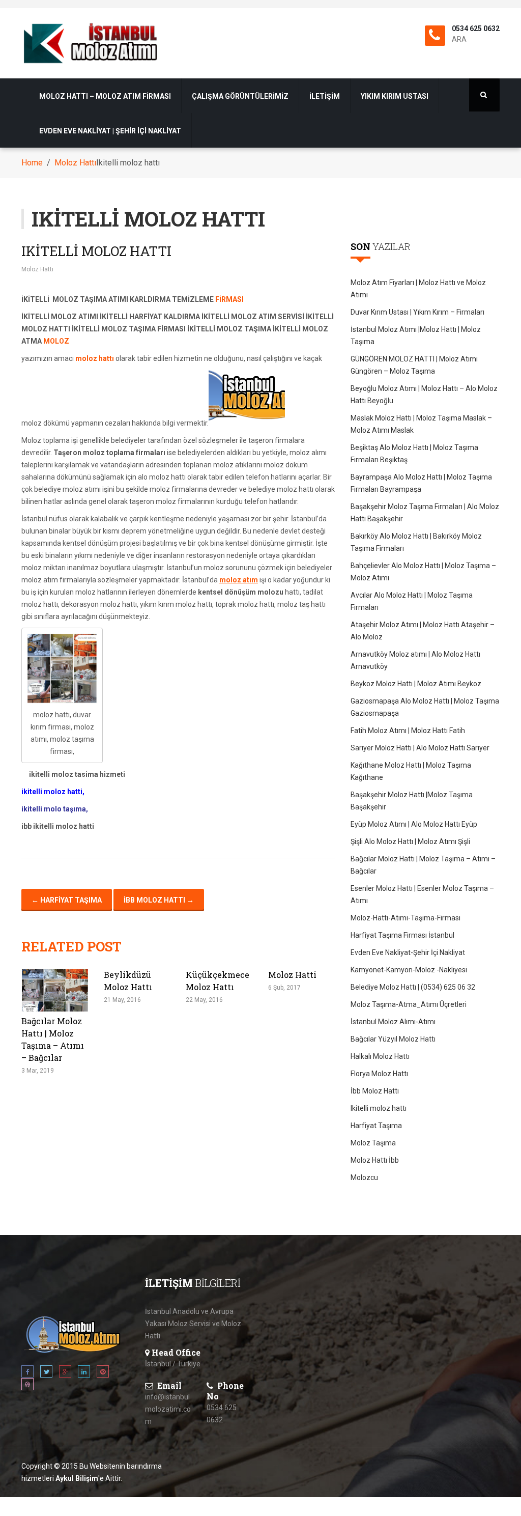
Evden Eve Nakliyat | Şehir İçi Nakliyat (110, 131)
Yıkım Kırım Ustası (394, 96)
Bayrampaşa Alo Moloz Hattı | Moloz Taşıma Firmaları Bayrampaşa (421, 483)
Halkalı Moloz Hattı (380, 1056)
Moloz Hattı (75, 162)
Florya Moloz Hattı (379, 1074)
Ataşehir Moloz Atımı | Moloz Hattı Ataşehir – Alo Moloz (423, 631)
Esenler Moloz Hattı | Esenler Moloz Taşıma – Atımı (422, 894)
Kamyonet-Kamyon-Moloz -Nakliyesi (409, 970)
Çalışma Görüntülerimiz (240, 96)
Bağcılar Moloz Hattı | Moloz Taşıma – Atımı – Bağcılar (423, 865)
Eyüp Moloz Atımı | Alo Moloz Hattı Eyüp (414, 824)
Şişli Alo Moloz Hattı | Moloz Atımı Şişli (410, 841)
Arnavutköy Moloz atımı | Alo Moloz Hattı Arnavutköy (415, 660)
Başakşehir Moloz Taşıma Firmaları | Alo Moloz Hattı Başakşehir (425, 512)
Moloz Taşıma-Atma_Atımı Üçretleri (409, 1004)
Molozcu (364, 1177)
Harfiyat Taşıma (67, 900)
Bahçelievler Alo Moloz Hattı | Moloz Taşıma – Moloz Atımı (423, 572)
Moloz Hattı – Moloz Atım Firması (105, 96)
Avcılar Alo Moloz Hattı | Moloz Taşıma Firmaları (412, 601)
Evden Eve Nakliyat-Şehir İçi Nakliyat (408, 952)
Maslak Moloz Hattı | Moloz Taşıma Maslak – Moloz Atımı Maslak (421, 424)
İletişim (324, 96)
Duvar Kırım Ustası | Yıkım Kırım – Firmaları (417, 312)
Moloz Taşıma (373, 1143)
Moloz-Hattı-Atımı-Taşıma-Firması (405, 918)
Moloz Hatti (292, 974)
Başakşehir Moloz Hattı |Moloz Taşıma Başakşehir (412, 801)
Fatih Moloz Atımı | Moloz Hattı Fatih (408, 730)
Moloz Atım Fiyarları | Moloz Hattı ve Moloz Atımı (418, 288)
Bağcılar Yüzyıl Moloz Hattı (393, 1039)
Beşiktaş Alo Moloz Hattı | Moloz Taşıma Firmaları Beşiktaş (414, 453)
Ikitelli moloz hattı (96, 251)
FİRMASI (229, 299)
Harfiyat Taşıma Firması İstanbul (402, 935)
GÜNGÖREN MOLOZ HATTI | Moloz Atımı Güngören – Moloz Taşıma (414, 365)
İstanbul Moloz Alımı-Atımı (393, 1022)
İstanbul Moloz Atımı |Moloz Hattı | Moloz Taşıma (416, 335)
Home (32, 162)
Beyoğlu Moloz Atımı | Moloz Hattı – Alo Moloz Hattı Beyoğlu (424, 394)
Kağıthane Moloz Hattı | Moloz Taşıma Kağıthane (411, 771)
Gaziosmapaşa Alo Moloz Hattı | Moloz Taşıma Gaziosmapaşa (425, 707)
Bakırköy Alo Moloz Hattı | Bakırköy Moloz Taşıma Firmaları (416, 542)
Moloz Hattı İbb (375, 1160)
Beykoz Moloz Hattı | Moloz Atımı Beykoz (416, 684)
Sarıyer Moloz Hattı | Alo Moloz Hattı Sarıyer (420, 748)
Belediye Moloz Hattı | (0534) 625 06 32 (413, 987)
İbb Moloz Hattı (159, 900)
